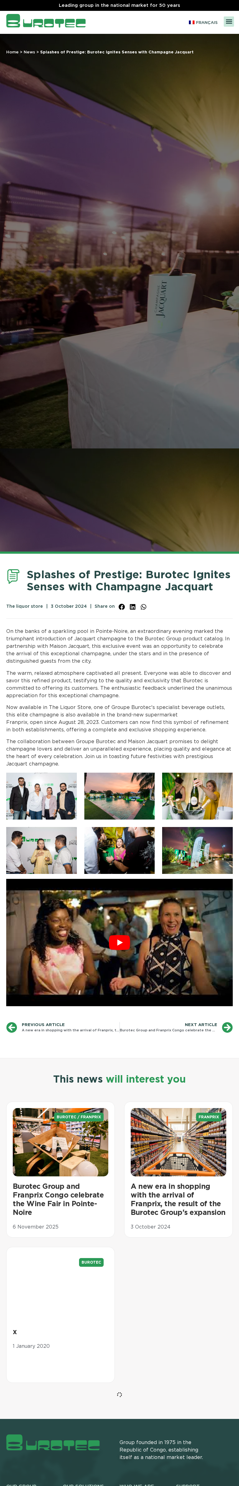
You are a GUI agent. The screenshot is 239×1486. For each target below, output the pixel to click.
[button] (229, 21)
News (29, 52)
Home (12, 52)
